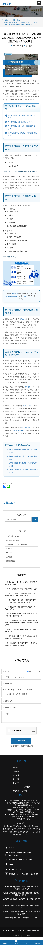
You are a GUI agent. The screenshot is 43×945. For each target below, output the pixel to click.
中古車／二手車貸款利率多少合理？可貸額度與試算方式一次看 (21, 912)
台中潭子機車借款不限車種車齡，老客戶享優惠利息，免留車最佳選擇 (21, 644)
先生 (31, 671)
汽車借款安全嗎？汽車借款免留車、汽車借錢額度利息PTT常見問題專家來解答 (21, 594)
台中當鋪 (5, 20)
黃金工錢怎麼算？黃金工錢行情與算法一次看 (22, 918)
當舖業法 (23, 319)
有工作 (17, 694)
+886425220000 (15, 869)
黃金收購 (9, 557)
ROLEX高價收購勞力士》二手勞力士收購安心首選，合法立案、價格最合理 (21, 888)
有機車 (9, 694)
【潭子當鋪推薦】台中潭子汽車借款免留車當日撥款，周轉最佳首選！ (21, 637)
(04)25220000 (11, 296)
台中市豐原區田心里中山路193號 (21, 859)
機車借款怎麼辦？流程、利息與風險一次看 (22, 589)
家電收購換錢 (10, 561)
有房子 (20, 690)
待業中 (26, 694)
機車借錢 (15, 293)
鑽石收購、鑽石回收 (12, 540)
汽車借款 (9, 548)
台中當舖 (11, 328)
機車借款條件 (28, 406)
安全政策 (27, 936)
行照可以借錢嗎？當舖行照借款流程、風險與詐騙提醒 (21, 906)
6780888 (12, 864)
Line (26, 296)
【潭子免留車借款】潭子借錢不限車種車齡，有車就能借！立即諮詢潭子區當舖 (20, 601)
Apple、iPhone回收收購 (21, 787)
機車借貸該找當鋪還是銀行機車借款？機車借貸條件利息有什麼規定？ (21, 894)
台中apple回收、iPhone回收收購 (16, 544)
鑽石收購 (16, 783)
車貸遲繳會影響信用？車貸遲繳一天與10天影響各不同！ (21, 900)
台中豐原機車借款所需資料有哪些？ (21, 122)
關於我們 (16, 767)
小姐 (38, 671)
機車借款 (16, 20)
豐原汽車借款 (26, 427)
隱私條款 (16, 936)
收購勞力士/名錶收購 (12, 536)
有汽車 (29, 690)
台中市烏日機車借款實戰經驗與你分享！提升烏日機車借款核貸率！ (21, 614)
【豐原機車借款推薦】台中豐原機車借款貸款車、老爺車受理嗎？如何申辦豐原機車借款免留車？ (21, 23)
